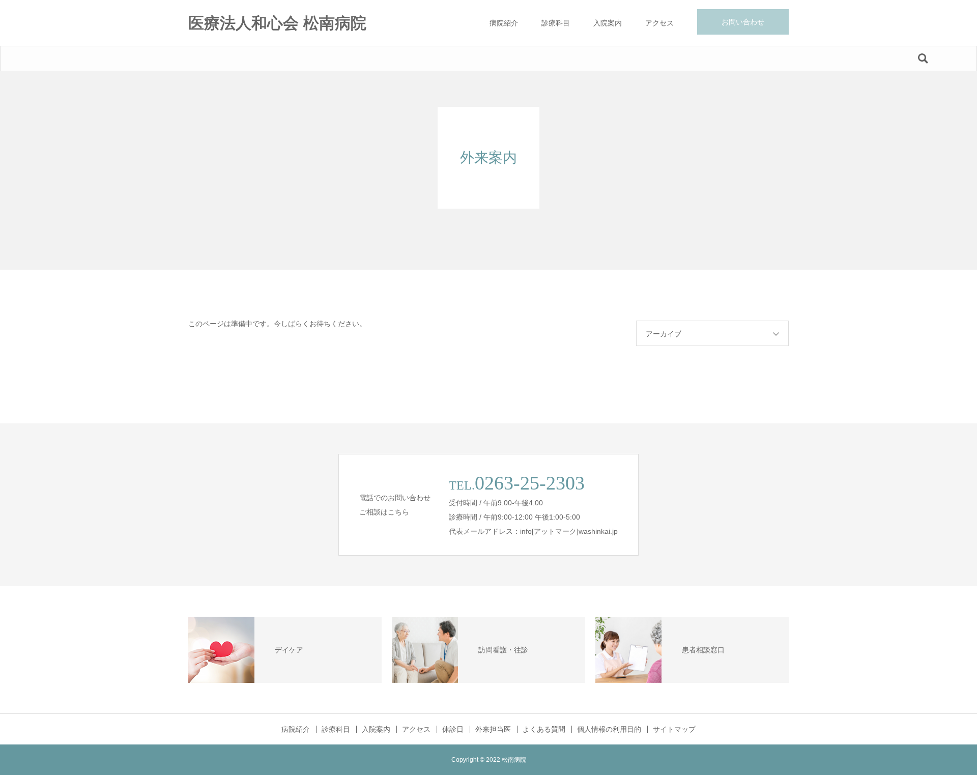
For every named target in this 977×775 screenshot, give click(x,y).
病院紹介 (504, 23)
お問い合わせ (743, 22)
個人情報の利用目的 (609, 729)
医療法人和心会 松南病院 (277, 23)
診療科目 (555, 23)
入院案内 (607, 23)
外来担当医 (493, 729)
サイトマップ (674, 729)
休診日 (453, 729)
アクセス (659, 23)
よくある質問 (544, 729)
